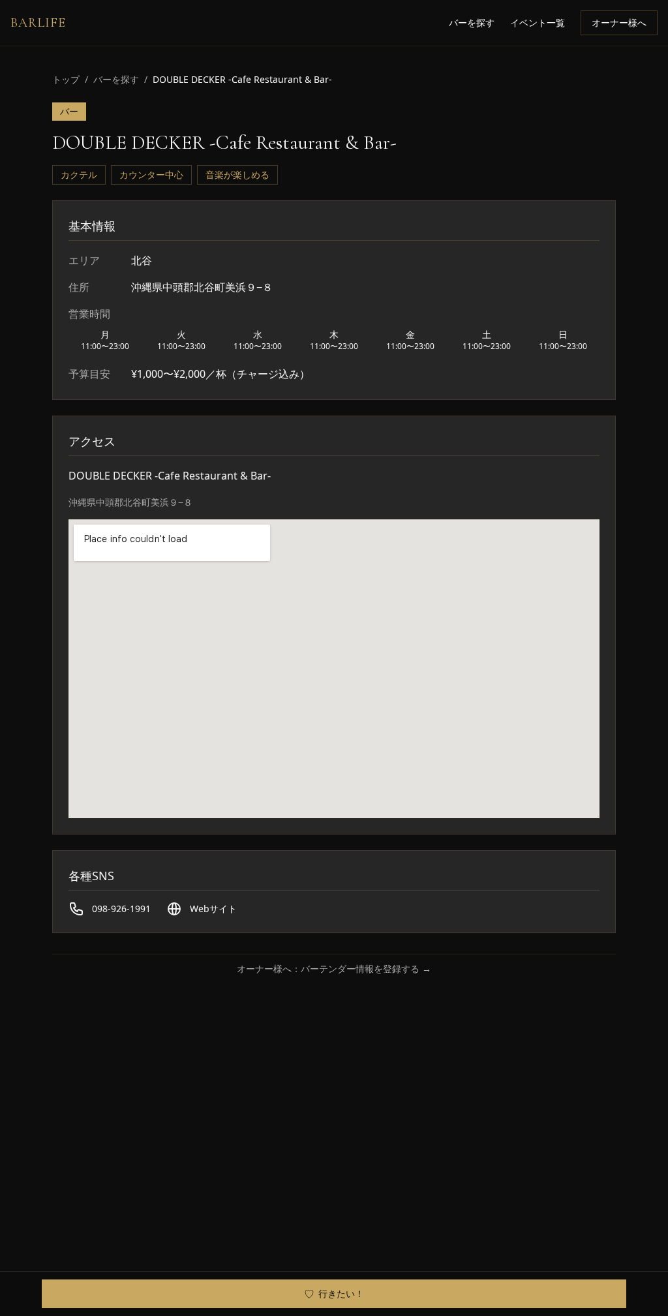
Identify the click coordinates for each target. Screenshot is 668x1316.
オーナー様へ (619, 22)
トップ (66, 79)
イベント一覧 (537, 22)
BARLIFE (38, 23)
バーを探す (471, 22)
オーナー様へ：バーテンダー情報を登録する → (334, 968)
